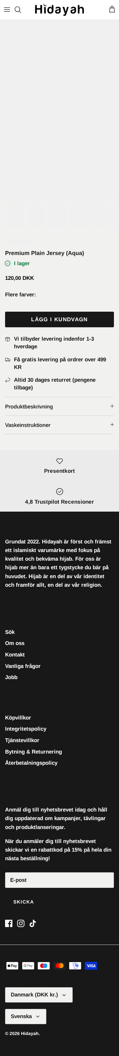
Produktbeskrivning (29, 407)
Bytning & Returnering (33, 752)
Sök (10, 632)
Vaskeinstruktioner (27, 425)
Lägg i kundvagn (59, 319)
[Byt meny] (7, 10)
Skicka (23, 901)
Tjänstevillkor (22, 740)
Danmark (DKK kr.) (34, 995)
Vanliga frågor (23, 666)
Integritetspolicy (25, 729)
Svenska (21, 1016)
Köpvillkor (18, 718)
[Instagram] (20, 923)
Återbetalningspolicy (31, 763)
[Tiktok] (32, 923)
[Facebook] (8, 923)
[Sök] (21, 10)
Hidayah (30, 1033)
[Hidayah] (59, 9)
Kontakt (15, 655)
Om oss (14, 643)
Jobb (11, 677)
